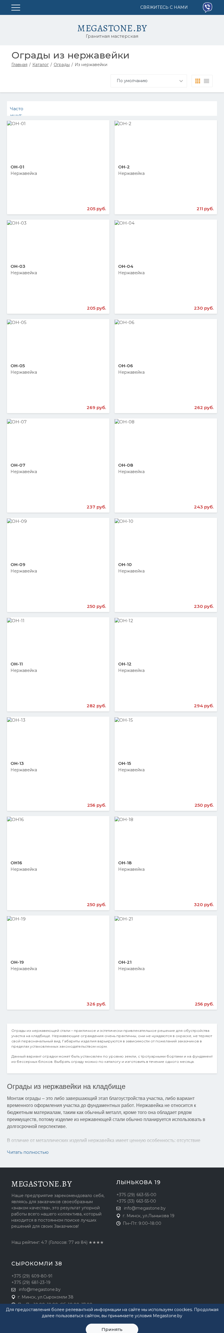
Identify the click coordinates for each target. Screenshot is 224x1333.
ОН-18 (125, 862)
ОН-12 (125, 664)
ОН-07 (17, 465)
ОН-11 (16, 664)
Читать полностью (28, 1152)
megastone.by (41, 1184)
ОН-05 (17, 365)
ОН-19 (17, 962)
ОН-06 (125, 365)
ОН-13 (17, 763)
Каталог (40, 64)
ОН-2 (124, 167)
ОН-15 (124, 763)
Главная (19, 64)
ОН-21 (125, 962)
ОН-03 (17, 266)
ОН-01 (17, 167)
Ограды (62, 64)
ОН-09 (17, 564)
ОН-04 (125, 266)
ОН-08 (125, 465)
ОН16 (16, 862)
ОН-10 (125, 564)
